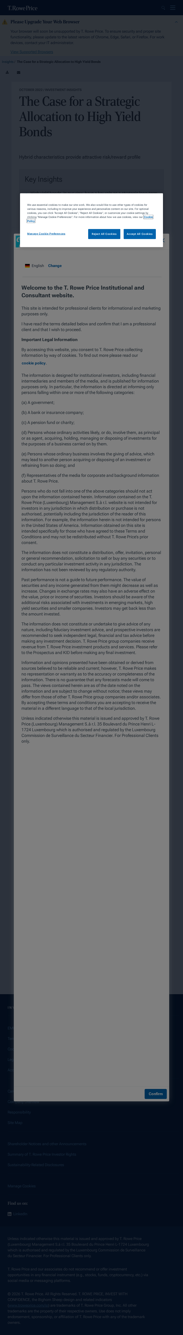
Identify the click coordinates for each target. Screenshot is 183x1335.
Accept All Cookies (139, 234)
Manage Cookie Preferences (46, 233)
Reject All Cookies (104, 234)
